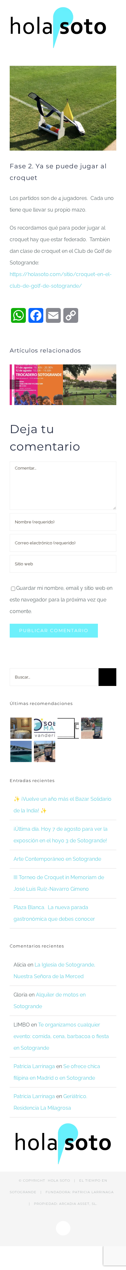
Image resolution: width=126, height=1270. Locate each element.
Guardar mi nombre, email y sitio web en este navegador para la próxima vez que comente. (61, 599)
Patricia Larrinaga (34, 1066)
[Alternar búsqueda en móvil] (102, 56)
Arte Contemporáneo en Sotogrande (57, 859)
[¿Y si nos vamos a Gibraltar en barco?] (91, 728)
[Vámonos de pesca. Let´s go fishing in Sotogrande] (44, 751)
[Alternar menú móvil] (113, 56)
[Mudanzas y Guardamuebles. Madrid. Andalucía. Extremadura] (68, 728)
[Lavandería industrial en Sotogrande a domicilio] (44, 728)
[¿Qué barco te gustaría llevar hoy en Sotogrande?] (21, 751)
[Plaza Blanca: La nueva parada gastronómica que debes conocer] (21, 728)
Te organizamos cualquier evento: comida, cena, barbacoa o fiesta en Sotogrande (61, 1036)
